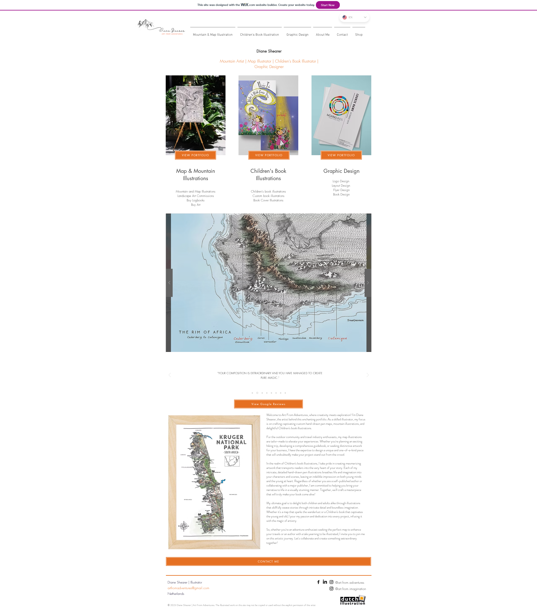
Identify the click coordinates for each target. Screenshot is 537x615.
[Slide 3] (266, 392)
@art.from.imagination (350, 588)
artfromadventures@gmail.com (188, 588)
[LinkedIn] (324, 582)
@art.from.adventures (349, 582)
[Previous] (170, 375)
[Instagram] (331, 582)
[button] (268, 283)
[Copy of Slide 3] (271, 392)
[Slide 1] (252, 392)
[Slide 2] (262, 393)
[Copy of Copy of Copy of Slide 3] (280, 392)
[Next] (368, 375)
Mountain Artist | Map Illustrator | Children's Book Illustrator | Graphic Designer (269, 63)
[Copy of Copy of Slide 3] (276, 392)
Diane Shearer (269, 51)
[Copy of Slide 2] (257, 392)
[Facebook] (318, 582)
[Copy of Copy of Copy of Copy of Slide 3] (285, 392)
